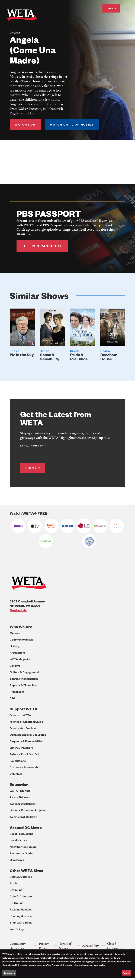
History (14, 646)
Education (19, 784)
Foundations (18, 761)
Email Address (31, 445)
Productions (17, 652)
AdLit (13, 883)
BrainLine (16, 890)
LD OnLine (16, 903)
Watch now (25, 124)
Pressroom (17, 692)
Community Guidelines (18, 945)
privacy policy (97, 965)
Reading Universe (21, 916)
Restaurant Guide (21, 853)
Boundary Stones (21, 877)
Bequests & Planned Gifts (26, 741)
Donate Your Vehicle (23, 728)
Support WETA (24, 708)
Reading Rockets (21, 909)
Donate (111, 8)
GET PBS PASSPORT (42, 245)
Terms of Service (65, 945)
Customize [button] (9, 972)
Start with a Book (21, 922)
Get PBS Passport (21, 748)
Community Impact (22, 639)
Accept (126, 972)
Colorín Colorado (21, 896)
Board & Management (24, 679)
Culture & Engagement (24, 672)
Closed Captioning (114, 945)
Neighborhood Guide (23, 847)
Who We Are (21, 626)
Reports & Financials (23, 685)
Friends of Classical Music (26, 722)
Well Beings (17, 929)
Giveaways (17, 860)
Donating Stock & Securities (28, 735)
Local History (18, 840)
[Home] (22, 15)
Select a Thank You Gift (24, 754)
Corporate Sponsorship (25, 767)
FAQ (12, 698)
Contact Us (18, 610)
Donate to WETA (20, 715)
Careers (15, 665)
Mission (15, 633)
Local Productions (21, 834)
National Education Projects (28, 810)
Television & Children (23, 817)
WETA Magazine (20, 659)
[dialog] (67, 963)
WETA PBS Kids (20, 791)
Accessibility (90, 945)
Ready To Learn (20, 797)
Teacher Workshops (23, 804)
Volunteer (16, 774)
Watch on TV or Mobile (72, 124)
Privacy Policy (44, 945)
